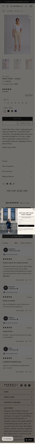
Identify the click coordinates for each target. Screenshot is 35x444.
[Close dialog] (33, 209)
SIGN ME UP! (26, 225)
